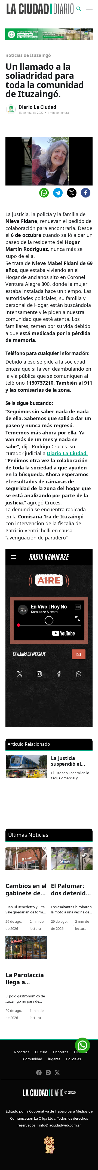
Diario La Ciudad (37, 107)
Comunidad (32, 1058)
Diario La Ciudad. (67, 453)
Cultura (41, 1051)
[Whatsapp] (44, 193)
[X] (71, 193)
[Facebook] (85, 193)
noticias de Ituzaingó (28, 55)
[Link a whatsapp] (82, 1043)
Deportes (60, 1051)
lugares (54, 1058)
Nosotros (21, 1051)
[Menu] (89, 9)
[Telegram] (58, 193)
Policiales (73, 1058)
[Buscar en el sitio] (78, 8)
